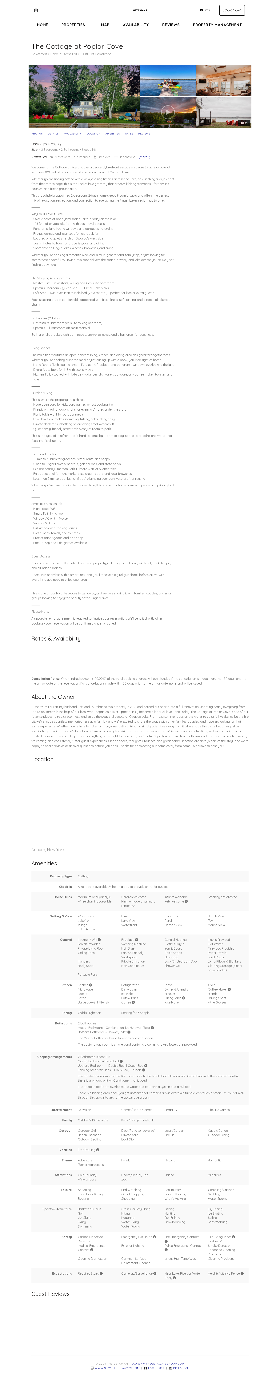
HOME (42, 24)
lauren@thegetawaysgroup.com (157, 1363)
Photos (37, 133)
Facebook (156, 1368)
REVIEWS (171, 24)
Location (94, 133)
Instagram (181, 1368)
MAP (105, 24)
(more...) (144, 157)
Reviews (144, 133)
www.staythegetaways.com (117, 1368)
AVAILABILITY (136, 24)
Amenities (113, 133)
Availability (73, 133)
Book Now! (232, 10)
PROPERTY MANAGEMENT (217, 24)
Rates (129, 133)
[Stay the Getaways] (140, 10)
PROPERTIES (73, 24)
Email (207, 10)
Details (53, 133)
